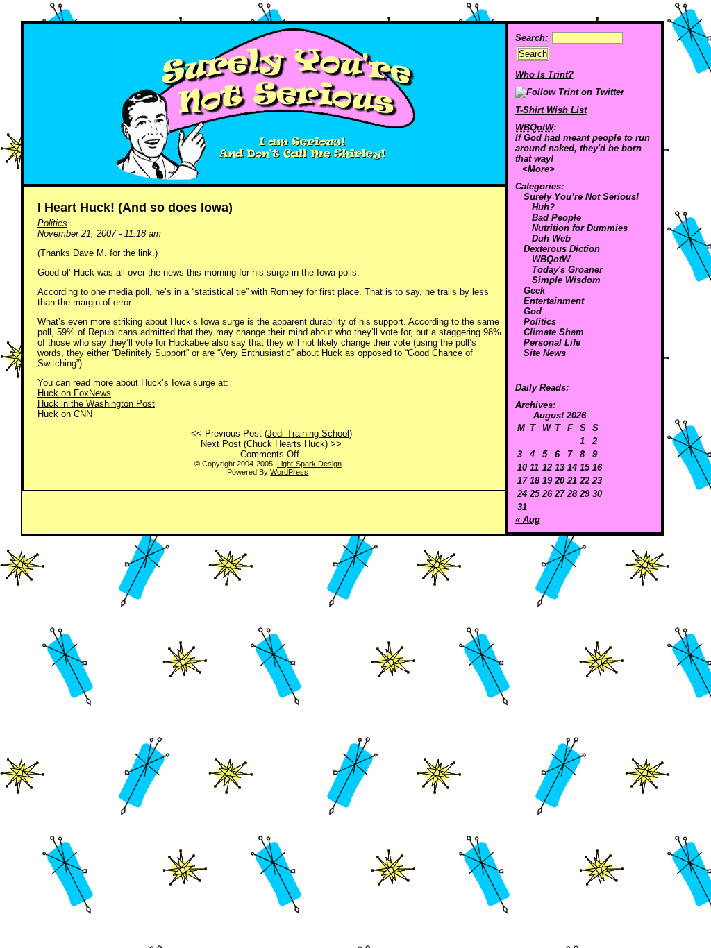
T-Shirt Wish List (551, 110)
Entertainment (554, 301)
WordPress (289, 472)
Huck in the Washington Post (96, 403)
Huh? (543, 207)
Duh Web (551, 238)
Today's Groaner (567, 269)
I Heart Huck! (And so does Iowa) (135, 207)
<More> (538, 169)
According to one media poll (93, 292)
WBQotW (551, 259)
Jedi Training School (308, 433)
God (533, 311)
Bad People (556, 217)
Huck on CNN (64, 414)
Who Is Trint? (544, 74)
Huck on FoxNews (74, 393)
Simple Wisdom (566, 280)
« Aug (527, 519)
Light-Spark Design (309, 463)
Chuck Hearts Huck (285, 444)
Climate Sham (554, 332)
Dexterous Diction (562, 249)
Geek (534, 290)
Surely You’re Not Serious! (581, 197)
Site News (545, 353)
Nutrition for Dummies (580, 228)
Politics (540, 321)
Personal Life (552, 342)
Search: (531, 38)
